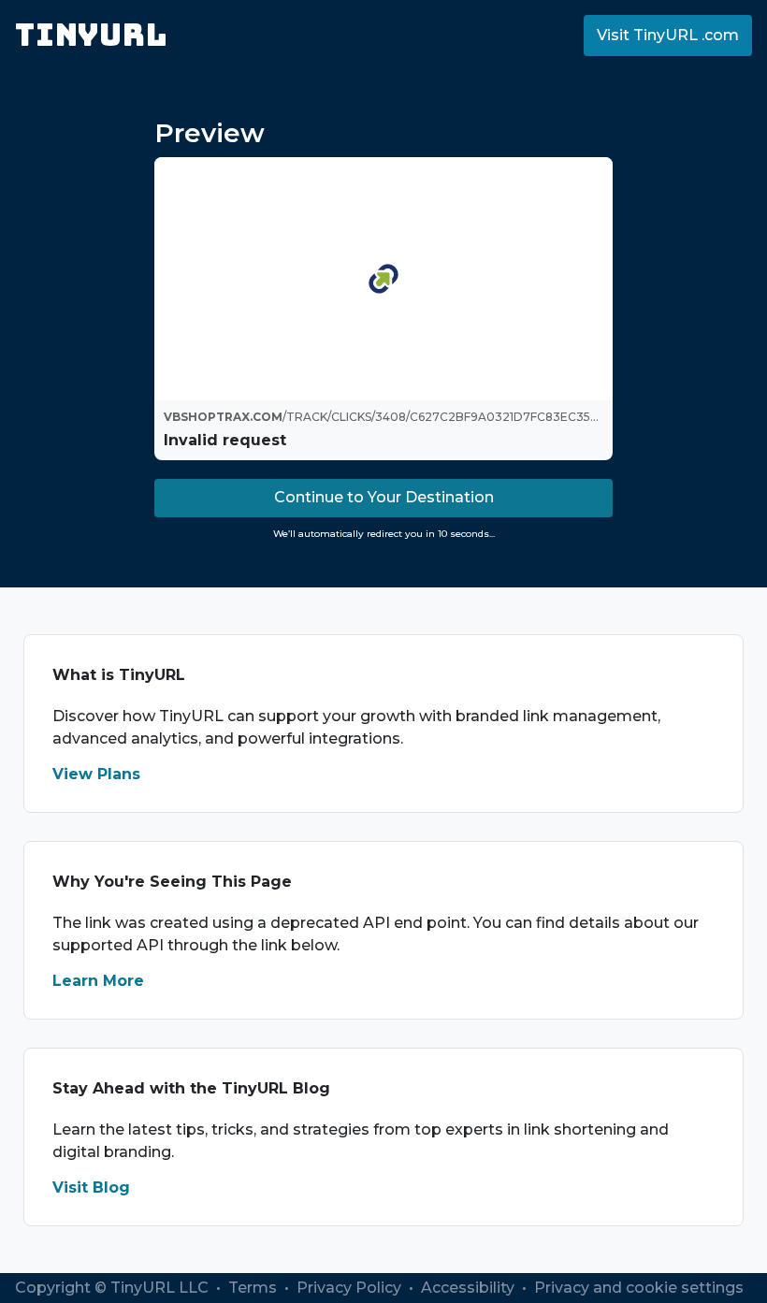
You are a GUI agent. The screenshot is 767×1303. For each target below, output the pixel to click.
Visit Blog (91, 1187)
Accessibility (469, 1287)
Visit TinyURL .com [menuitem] (668, 35)
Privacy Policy (351, 1287)
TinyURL (91, 35)
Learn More (98, 981)
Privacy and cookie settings (639, 1287)
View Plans (96, 774)
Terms (254, 1287)
